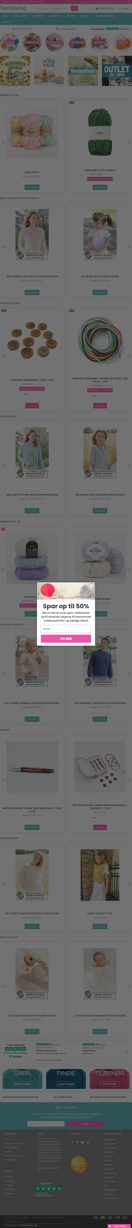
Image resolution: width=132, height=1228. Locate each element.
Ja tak (66, 638)
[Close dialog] (91, 586)
